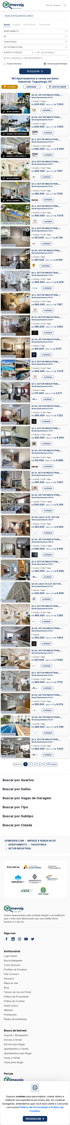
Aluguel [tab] (16, 24)
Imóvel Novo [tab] (29, 24)
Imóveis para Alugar (14, 1044)
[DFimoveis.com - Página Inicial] (13, 5)
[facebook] (6, 939)
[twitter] (32, 939)
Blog (6, 987)
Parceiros (9, 978)
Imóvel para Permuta (57, 63)
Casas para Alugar (13, 1062)
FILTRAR (11, 87)
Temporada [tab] (44, 24)
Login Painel (10, 956)
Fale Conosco (11, 974)
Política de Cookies (14, 1001)
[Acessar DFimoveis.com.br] (13, 1080)
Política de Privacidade (33, 1107)
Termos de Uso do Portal (17, 992)
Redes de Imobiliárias (15, 1019)
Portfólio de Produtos (15, 969)
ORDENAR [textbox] (31, 87)
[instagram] (19, 939)
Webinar (8, 1010)
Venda (49, 5)
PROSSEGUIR (33, 1118)
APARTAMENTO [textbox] (11, 31)
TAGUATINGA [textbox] (10, 42)
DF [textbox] (5, 36)
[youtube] (26, 939)
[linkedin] (13, 939)
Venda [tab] (7, 24)
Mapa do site (11, 983)
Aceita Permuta (14, 63)
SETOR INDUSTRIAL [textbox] (13, 47)
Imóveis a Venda (13, 1039)
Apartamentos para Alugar (18, 1053)
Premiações (10, 1014)
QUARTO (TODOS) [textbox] (13, 52)
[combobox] (35, 31)
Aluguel (57, 5)
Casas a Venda (12, 1057)
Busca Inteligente (13, 960)
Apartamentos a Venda (16, 1048)
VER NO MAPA (59, 87)
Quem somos (11, 1005)
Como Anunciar (12, 965)
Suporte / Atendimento (16, 1035)
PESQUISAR (33, 71)
